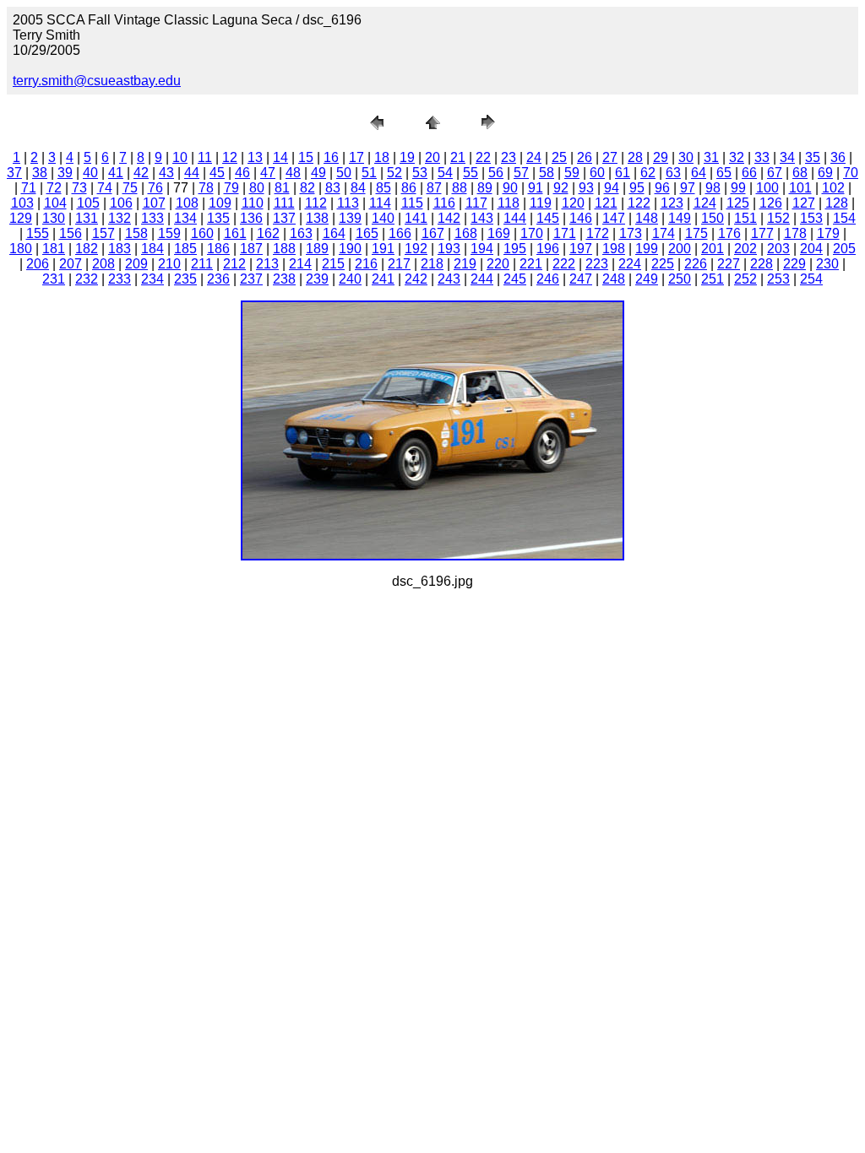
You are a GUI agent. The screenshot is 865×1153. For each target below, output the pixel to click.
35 (812, 157)
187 (251, 248)
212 (234, 264)
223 (596, 264)
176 (729, 233)
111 (284, 203)
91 (535, 188)
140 (383, 218)
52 (394, 172)
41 (115, 172)
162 (268, 233)
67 (774, 172)
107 (154, 203)
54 (445, 172)
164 (334, 233)
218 (432, 264)
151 (745, 218)
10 (180, 157)
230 (827, 264)
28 (635, 157)
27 (609, 157)
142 (449, 218)
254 (811, 279)
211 (202, 264)
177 (762, 233)
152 (778, 218)
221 (531, 264)
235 (185, 279)
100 (767, 188)
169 (498, 233)
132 (119, 218)
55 (470, 172)
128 (836, 203)
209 (136, 264)
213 (267, 264)
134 (185, 218)
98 (713, 188)
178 (795, 233)
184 (152, 248)
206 (37, 264)
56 (495, 172)
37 (14, 172)
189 (317, 248)
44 (191, 172)
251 (712, 279)
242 (416, 279)
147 (613, 218)
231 (53, 279)
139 (350, 218)
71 (28, 188)
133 (152, 218)
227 (728, 264)
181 (53, 248)
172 (597, 233)
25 (559, 157)
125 (737, 203)
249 (646, 279)
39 (65, 172)
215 (333, 264)
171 (564, 233)
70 (850, 172)
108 (187, 203)
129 (20, 218)
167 (433, 233)
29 (660, 157)
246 (547, 279)
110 (253, 203)
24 (533, 157)
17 (356, 157)
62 (648, 172)
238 (284, 279)
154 (844, 218)
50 (343, 172)
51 (369, 172)
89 (484, 188)
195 (514, 248)
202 (745, 248)
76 (155, 188)
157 (103, 233)
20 (432, 157)
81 (282, 188)
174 (663, 233)
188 (284, 248)
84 (358, 188)
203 (778, 248)
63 (673, 172)
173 (630, 233)
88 (459, 188)
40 (90, 172)
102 (833, 188)
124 (705, 203)
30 (686, 157)
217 (399, 264)
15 (305, 157)
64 (698, 172)
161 (235, 233)
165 (367, 233)
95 (637, 188)
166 (400, 233)
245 (514, 279)
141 (416, 218)
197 (580, 248)
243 (449, 279)
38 (39, 172)
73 (79, 188)
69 (825, 172)
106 (121, 203)
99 (738, 188)
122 (639, 203)
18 (381, 157)
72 (54, 188)
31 (711, 157)
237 (251, 279)
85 (383, 188)
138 (317, 218)
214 (300, 264)
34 (787, 157)
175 (696, 233)
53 (419, 172)
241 (383, 279)
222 (563, 264)
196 (547, 248)
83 (332, 188)
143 (482, 218)
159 (169, 233)
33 (762, 157)
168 (465, 233)
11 (205, 157)
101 (800, 188)
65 (724, 172)
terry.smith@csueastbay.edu (97, 80)
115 (412, 203)
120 (573, 203)
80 (256, 188)
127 (803, 203)
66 (749, 172)
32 (736, 157)
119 (541, 203)
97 (687, 188)
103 (22, 203)
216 (366, 264)
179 (828, 233)
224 (629, 264)
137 (284, 218)
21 (457, 157)
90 (510, 188)
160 (202, 233)
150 (712, 218)
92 (561, 188)
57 (521, 172)
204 (811, 248)
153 (811, 218)
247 (580, 279)
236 (218, 279)
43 (166, 172)
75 (130, 188)
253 (778, 279)
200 (679, 248)
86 (408, 188)
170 (531, 233)
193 (449, 248)
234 (152, 279)
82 (307, 188)
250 (679, 279)
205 (844, 248)
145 (547, 218)
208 (103, 264)
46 (242, 172)
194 (482, 248)
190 (350, 248)
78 (206, 188)
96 (662, 188)
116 (444, 203)
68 (800, 172)
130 (53, 218)
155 (37, 233)
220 (498, 264)
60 (597, 172)
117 (476, 203)
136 (251, 218)
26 (584, 157)
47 (267, 172)
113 (348, 203)
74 (104, 188)
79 (231, 188)
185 (185, 248)
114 (380, 203)
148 (646, 218)
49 (318, 172)
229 (794, 264)
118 (509, 203)
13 (255, 157)
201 (712, 248)
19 (407, 157)
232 (86, 279)
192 (416, 248)
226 (695, 264)
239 (317, 279)
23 (508, 157)
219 (465, 264)
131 (86, 218)
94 (611, 188)
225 (662, 264)
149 (679, 218)
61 (622, 172)
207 (70, 264)
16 (331, 157)
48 (293, 172)
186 (218, 248)
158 (136, 233)
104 (55, 203)
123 (672, 203)
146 (580, 218)
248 (613, 279)
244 (482, 279)
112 (316, 203)
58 (546, 172)
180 (20, 248)
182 (86, 248)
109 (220, 203)
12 (229, 157)
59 (571, 172)
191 (383, 248)
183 (119, 248)
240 (350, 279)
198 (613, 248)
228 (761, 264)
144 (514, 218)
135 (218, 218)
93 (586, 188)
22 (483, 157)
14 (280, 157)
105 (88, 203)
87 (434, 188)
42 (141, 172)
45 (217, 172)
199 (646, 248)
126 (770, 203)
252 (745, 279)
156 (70, 233)
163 (301, 233)
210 (169, 264)
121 (606, 203)
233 (119, 279)
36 (838, 157)
